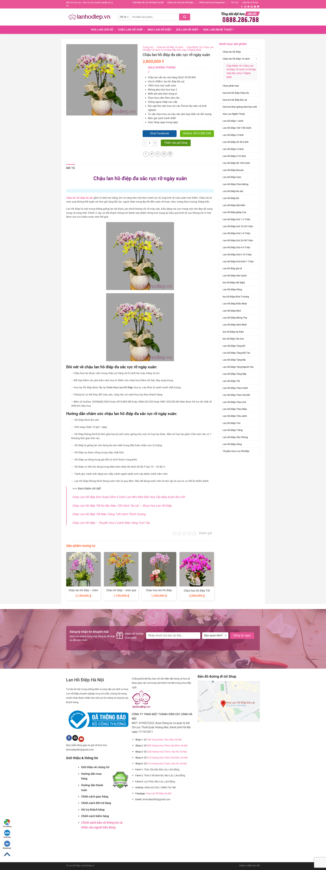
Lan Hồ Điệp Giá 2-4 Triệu (236, 233)
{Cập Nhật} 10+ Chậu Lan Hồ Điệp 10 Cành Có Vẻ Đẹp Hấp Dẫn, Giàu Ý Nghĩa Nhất (241, 71)
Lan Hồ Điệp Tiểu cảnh (235, 416)
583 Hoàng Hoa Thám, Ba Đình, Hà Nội (167, 745)
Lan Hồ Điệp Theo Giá (234, 402)
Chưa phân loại (231, 85)
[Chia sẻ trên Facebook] (146, 154)
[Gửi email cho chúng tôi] (252, 7)
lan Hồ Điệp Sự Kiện (233, 331)
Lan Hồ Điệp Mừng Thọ (235, 317)
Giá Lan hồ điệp (187, 29)
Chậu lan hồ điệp (232, 51)
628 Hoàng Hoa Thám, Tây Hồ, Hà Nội (167, 751)
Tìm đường (7, 826)
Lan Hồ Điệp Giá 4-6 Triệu (236, 247)
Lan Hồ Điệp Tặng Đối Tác (236, 352)
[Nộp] (184, 17)
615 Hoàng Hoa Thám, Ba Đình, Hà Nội (167, 757)
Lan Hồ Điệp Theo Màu (235, 409)
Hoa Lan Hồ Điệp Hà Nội (158, 793)
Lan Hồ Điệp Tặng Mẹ (234, 359)
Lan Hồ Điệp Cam (232, 177)
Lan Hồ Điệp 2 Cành (233, 135)
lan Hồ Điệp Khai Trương (236, 296)
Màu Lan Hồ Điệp (159, 29)
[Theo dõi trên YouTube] (258, 7)
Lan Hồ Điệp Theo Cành (235, 388)
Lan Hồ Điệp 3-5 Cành (234, 156)
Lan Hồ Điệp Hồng (232, 289)
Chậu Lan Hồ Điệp (130, 29)
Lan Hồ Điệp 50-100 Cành (236, 163)
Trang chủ (148, 47)
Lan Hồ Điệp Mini (232, 310)
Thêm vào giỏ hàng (175, 142)
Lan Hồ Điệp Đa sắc (233, 191)
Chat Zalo (7, 837)
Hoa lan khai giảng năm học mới (240, 106)
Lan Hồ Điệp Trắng (233, 430)
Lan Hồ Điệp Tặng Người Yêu (238, 367)
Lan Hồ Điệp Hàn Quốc (235, 275)
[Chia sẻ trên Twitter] (152, 154)
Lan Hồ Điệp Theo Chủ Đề (236, 395)
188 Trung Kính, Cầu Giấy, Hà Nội (164, 739)
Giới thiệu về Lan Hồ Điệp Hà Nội (148, 2)
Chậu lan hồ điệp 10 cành (236, 58)
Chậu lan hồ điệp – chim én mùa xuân (83, 592)
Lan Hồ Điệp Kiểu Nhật (235, 303)
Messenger (7, 848)
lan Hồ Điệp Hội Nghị (234, 282)
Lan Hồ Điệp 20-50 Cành (236, 142)
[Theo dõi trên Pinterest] (255, 7)
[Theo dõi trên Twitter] (248, 7)
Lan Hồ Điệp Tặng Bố (234, 346)
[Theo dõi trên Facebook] (242, 7)
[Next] (213, 578)
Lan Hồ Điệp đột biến (234, 205)
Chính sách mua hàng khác (212, 2)
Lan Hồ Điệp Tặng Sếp (234, 374)
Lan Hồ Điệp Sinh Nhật (235, 324)
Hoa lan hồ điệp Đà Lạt (235, 99)
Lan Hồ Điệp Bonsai (233, 170)
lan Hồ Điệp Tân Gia (233, 338)
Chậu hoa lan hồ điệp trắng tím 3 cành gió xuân (158, 592)
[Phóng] (70, 111)
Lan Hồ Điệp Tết (231, 381)
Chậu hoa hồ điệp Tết (197, 590)
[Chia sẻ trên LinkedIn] (170, 154)
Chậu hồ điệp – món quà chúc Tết (121, 592)
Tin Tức (234, 2)
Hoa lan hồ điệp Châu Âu (236, 93)
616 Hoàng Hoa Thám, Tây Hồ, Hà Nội (167, 763)
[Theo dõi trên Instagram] (245, 7)
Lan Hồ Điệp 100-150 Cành (237, 127)
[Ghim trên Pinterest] (164, 154)
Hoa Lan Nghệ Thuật (218, 29)
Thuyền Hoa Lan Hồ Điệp (236, 451)
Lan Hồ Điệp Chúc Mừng (235, 184)
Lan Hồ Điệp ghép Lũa (234, 212)
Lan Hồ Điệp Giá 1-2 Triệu (236, 219)
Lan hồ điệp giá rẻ (232, 268)
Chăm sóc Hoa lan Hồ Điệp (180, 2)
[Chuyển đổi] (256, 59)
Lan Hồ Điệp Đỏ (231, 198)
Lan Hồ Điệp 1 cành (233, 121)
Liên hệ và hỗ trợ (250, 2)
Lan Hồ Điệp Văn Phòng (235, 437)
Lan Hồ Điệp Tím (231, 423)
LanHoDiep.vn (87, 865)
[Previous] (66, 578)
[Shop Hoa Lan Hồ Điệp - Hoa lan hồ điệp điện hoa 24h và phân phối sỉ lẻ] (89, 16)
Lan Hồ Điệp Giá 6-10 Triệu (237, 254)
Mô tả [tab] (70, 168)
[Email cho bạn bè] (158, 154)
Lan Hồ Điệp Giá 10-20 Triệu (238, 226)
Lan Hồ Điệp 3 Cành (233, 149)
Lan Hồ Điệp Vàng (232, 444)
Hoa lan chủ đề (102, 29)
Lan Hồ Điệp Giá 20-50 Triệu (238, 240)
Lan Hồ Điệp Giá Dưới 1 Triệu (238, 261)
